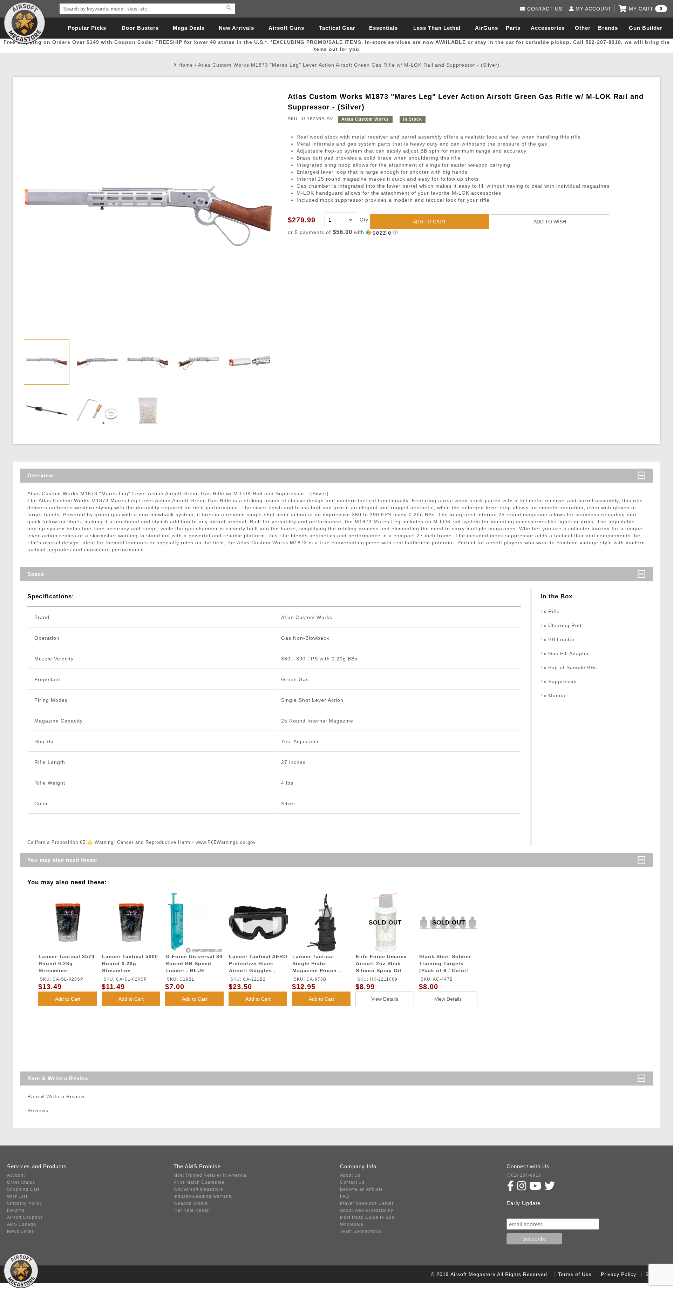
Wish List (17, 1196)
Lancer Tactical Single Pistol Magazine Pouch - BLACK (316, 965)
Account (16, 1175)
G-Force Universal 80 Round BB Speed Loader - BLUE (194, 963)
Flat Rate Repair (192, 1210)
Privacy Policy (618, 1274)
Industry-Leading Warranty (203, 1196)
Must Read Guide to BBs (367, 1217)
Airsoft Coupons (25, 1217)
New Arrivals (236, 28)
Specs (35, 574)
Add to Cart (67, 999)
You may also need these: (62, 860)
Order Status (21, 1182)
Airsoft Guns (286, 28)
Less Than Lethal (437, 28)
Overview (40, 475)
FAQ (344, 1196)
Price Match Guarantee (199, 1182)
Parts (513, 28)
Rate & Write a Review (58, 1078)
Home (185, 65)
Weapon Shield (191, 1203)
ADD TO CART (429, 221)
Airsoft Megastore (25, 23)
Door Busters (140, 28)
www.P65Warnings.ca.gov (226, 842)
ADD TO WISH (549, 221)
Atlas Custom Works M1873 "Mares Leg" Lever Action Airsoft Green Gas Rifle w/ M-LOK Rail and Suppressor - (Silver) (348, 65)
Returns (16, 1210)
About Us (350, 1175)
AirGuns (486, 28)
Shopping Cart (23, 1189)
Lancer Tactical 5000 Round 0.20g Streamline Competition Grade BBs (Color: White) (130, 965)
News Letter (20, 1231)
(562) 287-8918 (524, 1175)
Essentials (383, 28)
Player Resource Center (367, 1203)
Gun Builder (645, 28)
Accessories (548, 28)
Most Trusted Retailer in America (210, 1175)
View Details (384, 999)
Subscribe (522, 1212)
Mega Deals (189, 28)
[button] (469, 232)
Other (583, 28)
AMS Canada (21, 1224)
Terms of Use (575, 1274)
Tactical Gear (337, 28)
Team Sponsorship (360, 1231)
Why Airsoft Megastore (198, 1189)
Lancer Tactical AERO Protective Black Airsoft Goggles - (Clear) (258, 965)
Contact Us (352, 1182)
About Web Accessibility (366, 1210)
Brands (608, 28)
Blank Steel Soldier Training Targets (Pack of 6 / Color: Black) (445, 965)
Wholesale (351, 1224)
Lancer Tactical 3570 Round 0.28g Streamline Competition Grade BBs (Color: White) (67, 965)
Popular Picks (87, 28)
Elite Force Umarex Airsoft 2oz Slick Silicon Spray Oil (381, 963)
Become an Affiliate (361, 1189)
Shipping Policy (24, 1203)
